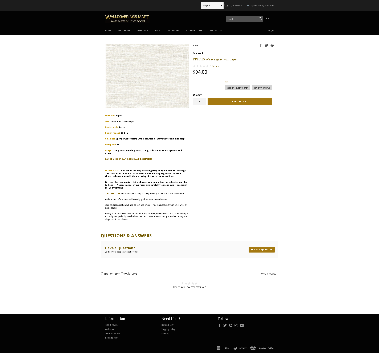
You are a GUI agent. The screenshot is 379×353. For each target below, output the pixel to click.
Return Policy (167, 325)
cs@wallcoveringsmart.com (260, 5)
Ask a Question (263, 250)
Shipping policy (168, 329)
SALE (157, 30)
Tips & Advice (111, 325)
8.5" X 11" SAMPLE (262, 88)
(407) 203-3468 (233, 5)
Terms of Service (112, 333)
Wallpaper (124, 30)
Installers (172, 30)
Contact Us (215, 30)
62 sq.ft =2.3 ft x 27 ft (238, 88)
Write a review (268, 274)
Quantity (197, 95)
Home (108, 30)
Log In (271, 30)
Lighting (142, 30)
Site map (165, 333)
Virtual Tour (194, 30)
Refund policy (111, 338)
